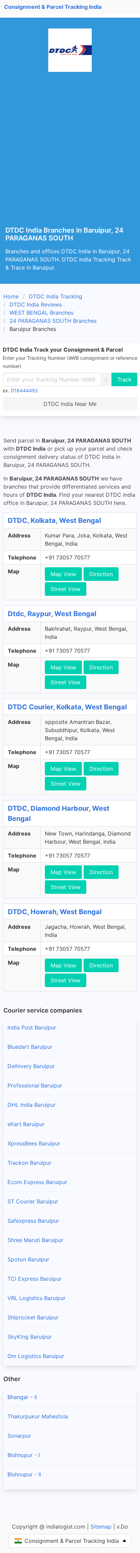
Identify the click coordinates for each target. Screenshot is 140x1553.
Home (11, 296)
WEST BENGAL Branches (41, 312)
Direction (101, 574)
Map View (63, 574)
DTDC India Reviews (36, 304)
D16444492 (24, 390)
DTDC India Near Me (70, 403)
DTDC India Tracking (55, 296)
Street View (66, 589)
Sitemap (100, 1526)
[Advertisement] (70, 153)
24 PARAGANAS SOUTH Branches (53, 320)
